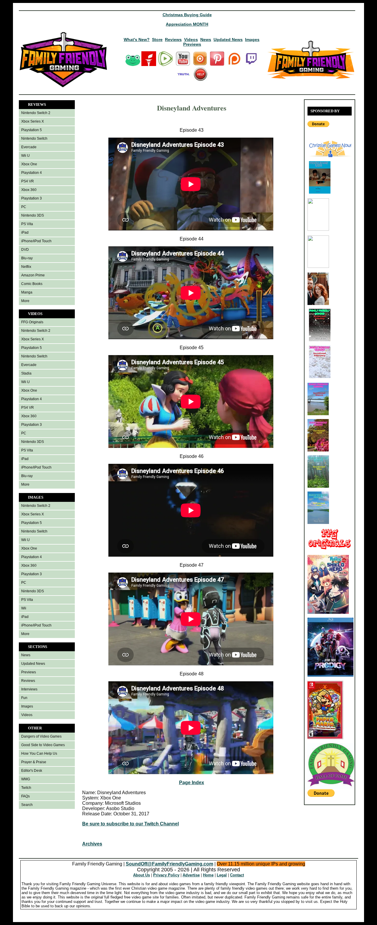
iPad (25, 232)
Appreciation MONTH (187, 24)
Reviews (173, 39)
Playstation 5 (31, 130)
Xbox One (29, 164)
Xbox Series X (32, 121)
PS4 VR (27, 181)
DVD (25, 250)
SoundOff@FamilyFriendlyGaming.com (169, 863)
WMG (25, 779)
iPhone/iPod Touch (36, 241)
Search (27, 805)
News (205, 39)
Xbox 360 (29, 190)
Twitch (26, 788)
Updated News (228, 39)
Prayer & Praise (33, 762)
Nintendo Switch (34, 138)
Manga (26, 292)
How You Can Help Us (39, 753)
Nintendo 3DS (32, 215)
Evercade (29, 147)
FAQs (25, 796)
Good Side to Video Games (43, 745)
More (25, 301)
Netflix (26, 267)
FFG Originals (32, 322)
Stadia (26, 373)
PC (23, 207)
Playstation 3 (31, 198)
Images (252, 39)
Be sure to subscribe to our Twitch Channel (130, 823)
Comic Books (31, 284)
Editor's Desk (31, 771)
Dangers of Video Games (41, 736)
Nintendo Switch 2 (35, 113)
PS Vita (27, 224)
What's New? (137, 39)
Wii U (25, 156)
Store (157, 39)
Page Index (191, 782)
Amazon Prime (33, 275)
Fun (24, 698)
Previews (192, 44)
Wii (23, 608)
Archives (92, 843)
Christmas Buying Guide (187, 14)
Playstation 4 (31, 173)
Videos (191, 39)
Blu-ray (27, 258)
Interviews (29, 689)
